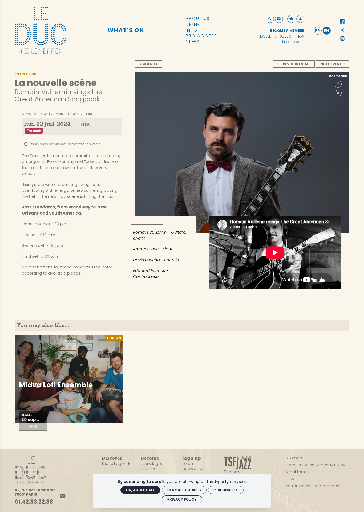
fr (317, 31)
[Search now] (270, 19)
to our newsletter (193, 464)
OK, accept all (140, 490)
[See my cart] (291, 19)
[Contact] (279, 19)
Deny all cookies (184, 490)
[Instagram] (342, 39)
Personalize (225, 490)
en (326, 31)
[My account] (300, 19)
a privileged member (152, 463)
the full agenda (117, 461)
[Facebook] (342, 21)
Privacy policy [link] (182, 499)
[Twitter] (342, 30)
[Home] (41, 29)
